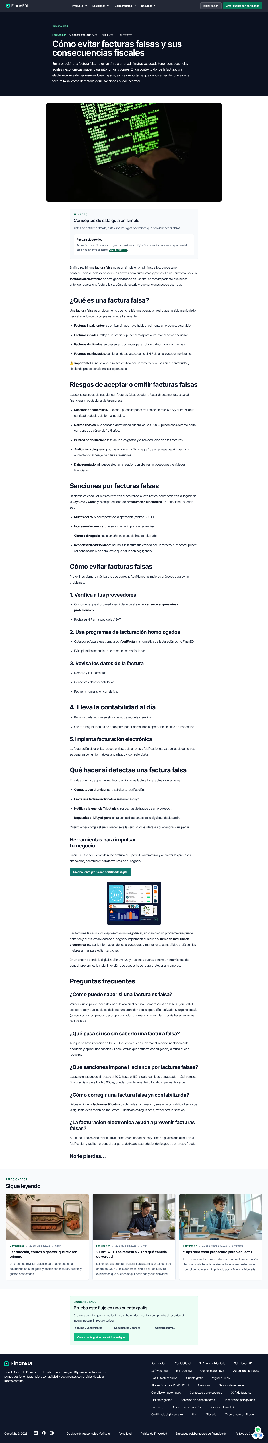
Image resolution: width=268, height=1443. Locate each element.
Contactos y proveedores (206, 1392)
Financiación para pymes (239, 1400)
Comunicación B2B (212, 1370)
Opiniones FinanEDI (222, 1407)
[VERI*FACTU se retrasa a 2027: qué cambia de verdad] (134, 1217)
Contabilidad (183, 1363)
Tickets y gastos (161, 1400)
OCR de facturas (241, 1392)
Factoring (157, 1407)
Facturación (158, 1363)
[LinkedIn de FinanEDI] (36, 1433)
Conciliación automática (166, 1392)
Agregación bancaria (246, 1370)
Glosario (211, 1414)
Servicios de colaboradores (198, 1400)
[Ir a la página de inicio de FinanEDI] (17, 6)
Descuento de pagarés (186, 1407)
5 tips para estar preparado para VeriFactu (217, 1252)
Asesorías (204, 1385)
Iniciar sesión (210, 5)
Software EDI (159, 1370)
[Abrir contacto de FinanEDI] (258, 1433)
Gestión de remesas (231, 1385)
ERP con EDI (184, 1370)
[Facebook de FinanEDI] (44, 1433)
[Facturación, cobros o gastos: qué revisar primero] (47, 1217)
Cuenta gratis (194, 1378)
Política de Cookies (247, 1433)
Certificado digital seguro (167, 1414)
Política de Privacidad (154, 1433)
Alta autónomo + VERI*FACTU (170, 1385)
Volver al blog (60, 25)
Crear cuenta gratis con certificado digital (100, 872)
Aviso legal (125, 1433)
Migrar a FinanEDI (223, 1378)
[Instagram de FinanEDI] (52, 1433)
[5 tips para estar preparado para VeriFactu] (220, 1217)
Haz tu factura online (164, 1378)
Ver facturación (118, 249)
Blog (194, 1414)
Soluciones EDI (243, 1363)
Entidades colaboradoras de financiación (201, 1433)
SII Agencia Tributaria (212, 1363)
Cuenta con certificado (239, 1414)
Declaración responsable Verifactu (88, 1433)
